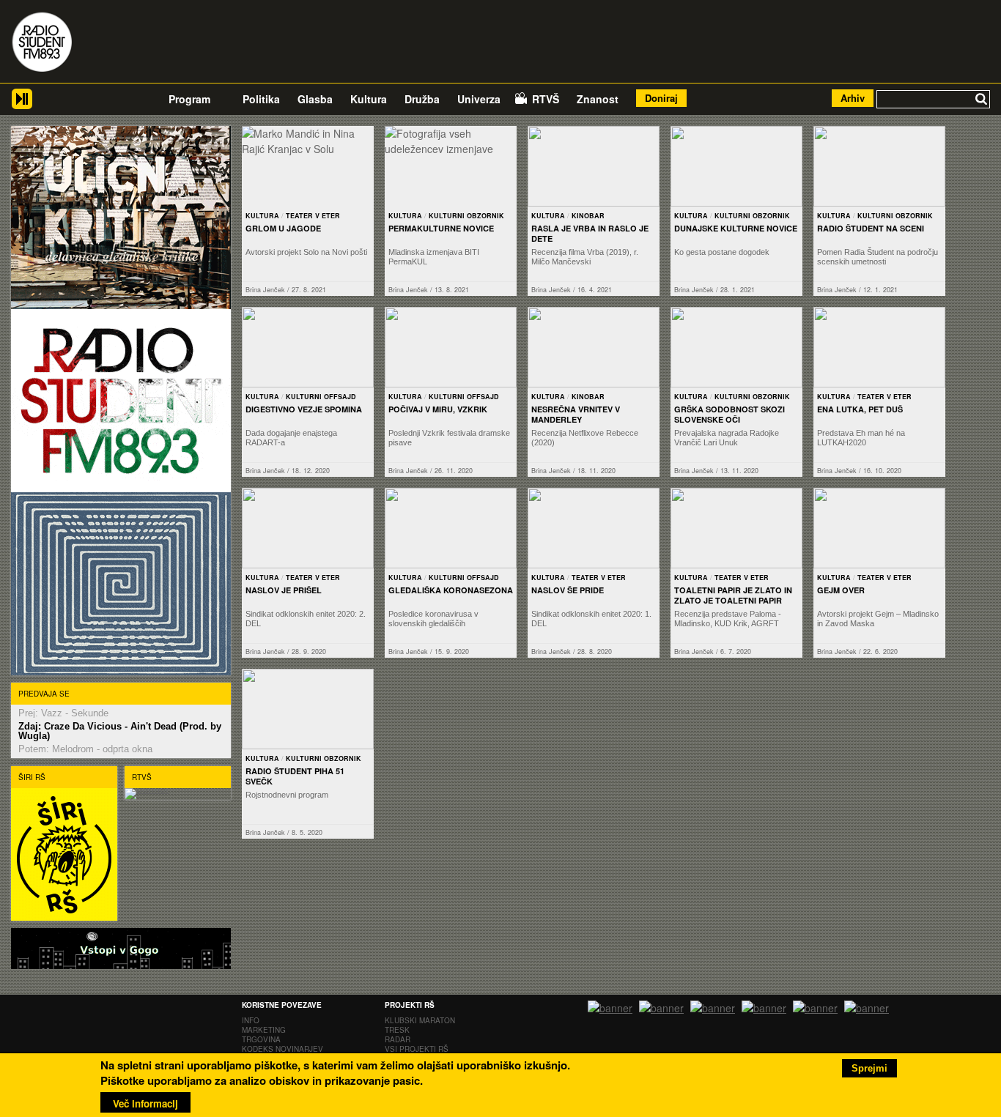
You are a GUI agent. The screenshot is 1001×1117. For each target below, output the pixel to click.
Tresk (397, 1030)
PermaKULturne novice (441, 228)
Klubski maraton (420, 1020)
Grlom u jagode (283, 228)
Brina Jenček (265, 289)
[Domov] (42, 43)
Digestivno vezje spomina (303, 409)
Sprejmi (869, 1068)
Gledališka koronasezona (450, 590)
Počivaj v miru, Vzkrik (437, 409)
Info (250, 1020)
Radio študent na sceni (870, 228)
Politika (261, 99)
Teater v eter (313, 215)
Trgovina (261, 1039)
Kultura (368, 99)
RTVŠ (545, 99)
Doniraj (661, 98)
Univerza (478, 99)
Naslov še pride (567, 590)
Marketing (264, 1030)
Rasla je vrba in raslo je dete (590, 233)
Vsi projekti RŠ (416, 1049)
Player (22, 104)
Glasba (315, 99)
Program (189, 99)
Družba (422, 99)
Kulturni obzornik (466, 215)
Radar (397, 1039)
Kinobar (588, 215)
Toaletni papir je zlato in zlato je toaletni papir (733, 595)
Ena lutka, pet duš (860, 409)
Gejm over (841, 590)
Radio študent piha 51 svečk (294, 776)
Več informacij (145, 1103)
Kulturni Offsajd (321, 396)
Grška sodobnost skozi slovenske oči (729, 414)
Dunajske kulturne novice (735, 228)
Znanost (597, 99)
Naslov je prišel (283, 590)
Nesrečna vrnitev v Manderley (575, 414)
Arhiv (853, 98)
